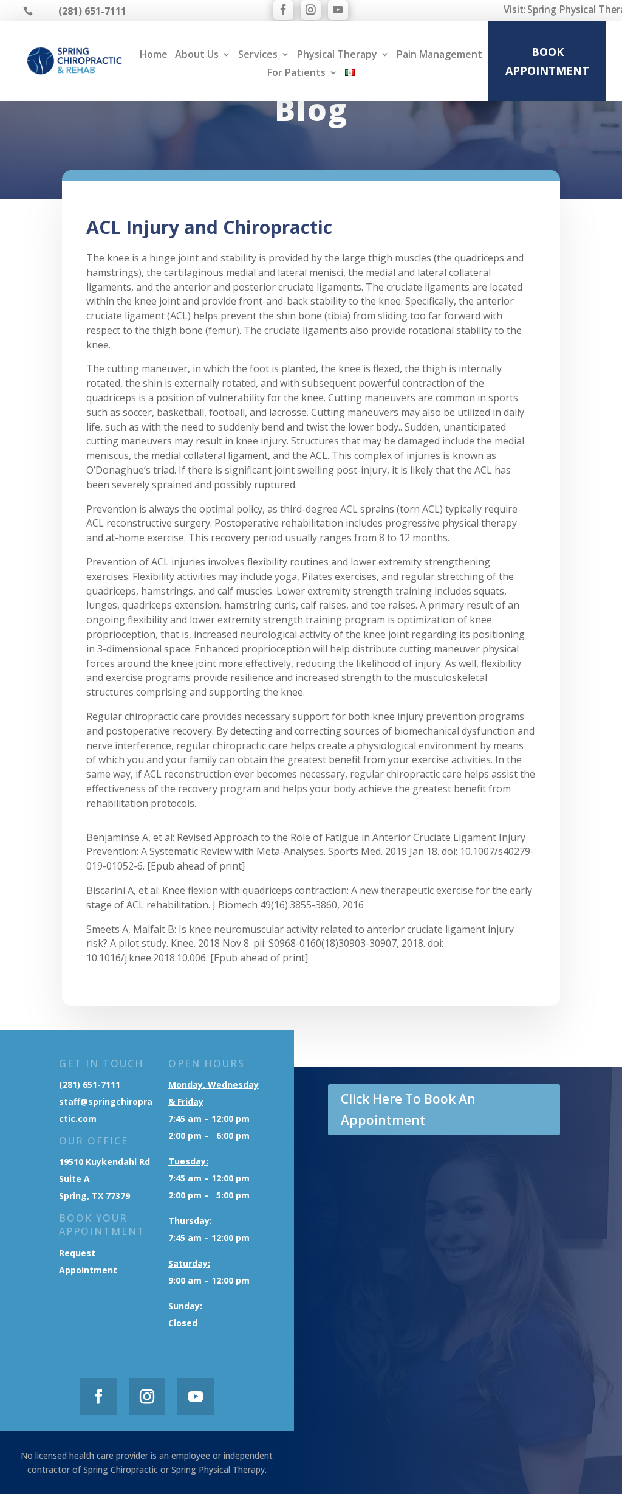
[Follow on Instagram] (311, 10)
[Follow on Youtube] (338, 10)
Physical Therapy (337, 55)
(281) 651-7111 (89, 1084)
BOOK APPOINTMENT (547, 61)
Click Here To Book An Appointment (408, 1109)
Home (154, 55)
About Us (197, 55)
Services (258, 55)
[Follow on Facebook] (283, 10)
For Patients (296, 73)
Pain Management (439, 55)
